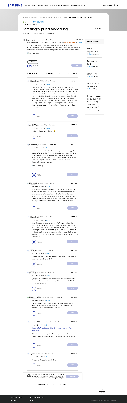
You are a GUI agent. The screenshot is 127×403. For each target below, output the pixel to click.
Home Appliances (53, 17)
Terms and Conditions (37, 398)
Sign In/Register (107, 5)
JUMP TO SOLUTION (37, 22)
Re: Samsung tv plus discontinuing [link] (80, 17)
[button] (79, 40)
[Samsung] (15, 5)
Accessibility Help (17, 398)
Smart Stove (92, 74)
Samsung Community (30, 17)
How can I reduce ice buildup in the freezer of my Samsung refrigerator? (94, 101)
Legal (32, 401)
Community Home (30, 5)
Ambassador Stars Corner (78, 5)
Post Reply (72, 376)
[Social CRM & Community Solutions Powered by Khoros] (103, 391)
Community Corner (42, 5)
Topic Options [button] (98, 29)
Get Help (52, 5)
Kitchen (64, 17)
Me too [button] (33, 62)
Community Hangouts (62, 5)
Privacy (13, 401)
